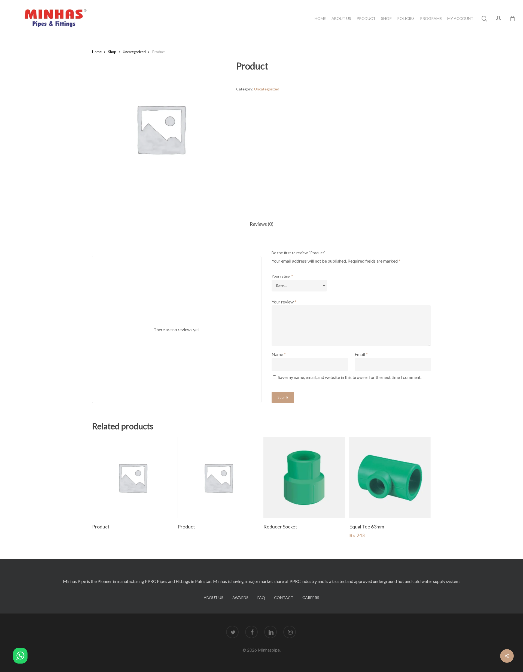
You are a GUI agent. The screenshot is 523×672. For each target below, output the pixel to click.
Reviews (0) (261, 224)
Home (97, 52)
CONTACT (283, 597)
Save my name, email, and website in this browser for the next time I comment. (349, 377)
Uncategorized (134, 52)
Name (279, 354)
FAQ (261, 597)
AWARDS (240, 597)
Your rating (282, 276)
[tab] (261, 224)
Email (361, 354)
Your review (284, 301)
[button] (20, 656)
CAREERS (310, 597)
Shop (112, 52)
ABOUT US (213, 597)
